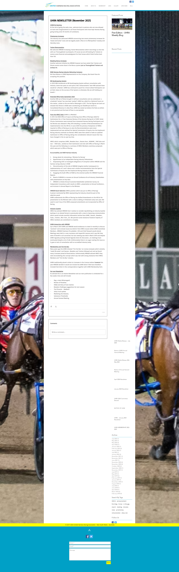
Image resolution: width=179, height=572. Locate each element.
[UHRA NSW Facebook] (113, 522)
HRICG (114, 501)
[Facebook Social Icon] (130, 2)
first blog (114, 504)
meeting (119, 507)
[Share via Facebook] (51, 306)
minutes (125, 507)
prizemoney (120, 510)
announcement (121, 501)
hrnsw (120, 504)
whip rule (125, 513)
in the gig (126, 504)
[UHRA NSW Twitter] (116, 522)
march (114, 507)
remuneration (116, 513)
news (113, 510)
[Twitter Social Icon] (133, 2)
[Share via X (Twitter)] (56, 306)
